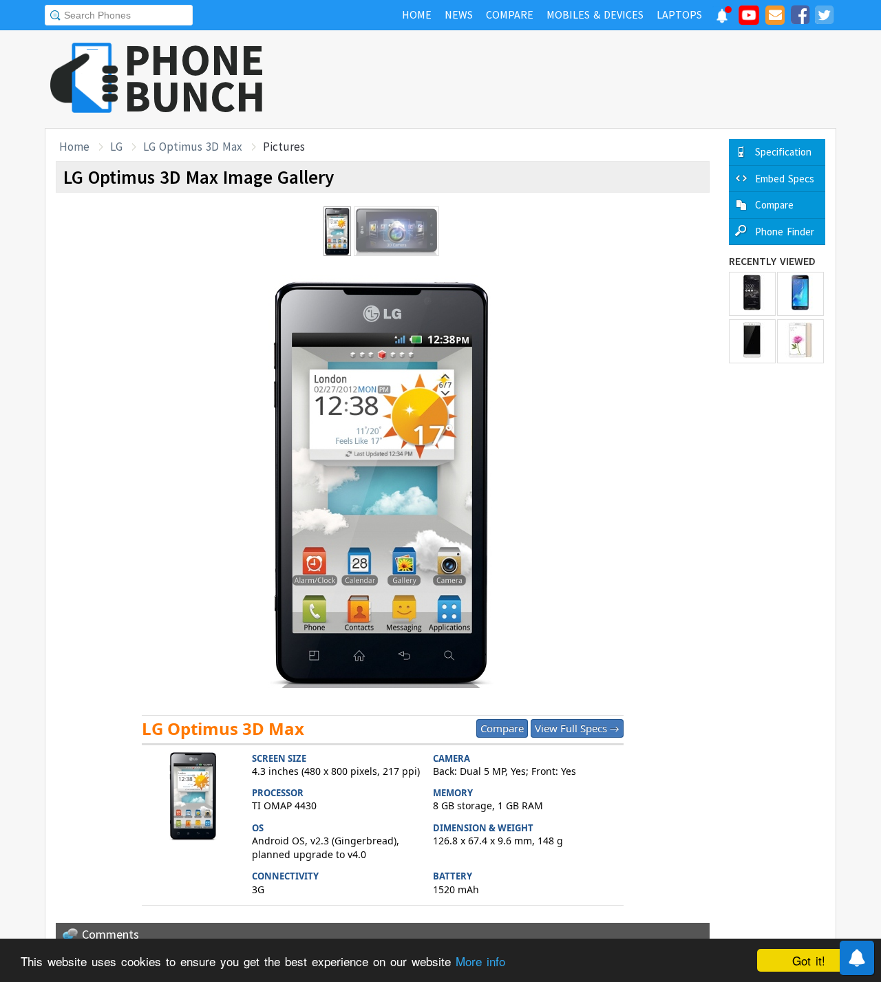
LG (116, 146)
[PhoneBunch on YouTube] (749, 19)
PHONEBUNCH (195, 77)
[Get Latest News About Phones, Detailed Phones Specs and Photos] (84, 79)
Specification (783, 151)
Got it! (808, 960)
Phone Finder (784, 231)
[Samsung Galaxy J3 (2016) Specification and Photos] (800, 294)
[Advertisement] (585, 79)
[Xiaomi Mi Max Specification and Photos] (800, 341)
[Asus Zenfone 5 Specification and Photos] (752, 294)
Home (74, 146)
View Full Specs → (577, 728)
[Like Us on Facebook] (799, 17)
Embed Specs (784, 178)
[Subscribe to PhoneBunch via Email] (775, 17)
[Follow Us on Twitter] (824, 17)
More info (480, 961)
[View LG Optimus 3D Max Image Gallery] (193, 797)
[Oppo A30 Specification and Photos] (752, 341)
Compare (502, 728)
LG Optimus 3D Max (192, 146)
